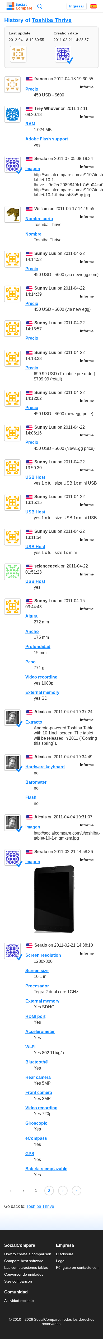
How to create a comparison (27, 1254)
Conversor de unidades (23, 1274)
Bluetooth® (36, 1062)
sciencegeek (47, 566)
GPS (29, 1153)
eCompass (36, 1138)
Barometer (35, 782)
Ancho (32, 631)
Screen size (37, 970)
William (41, 208)
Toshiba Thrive (52, 20)
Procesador (37, 986)
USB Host (35, 477)
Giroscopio (36, 1123)
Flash (30, 797)
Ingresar (76, 6)
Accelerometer (40, 1031)
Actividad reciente (19, 1300)
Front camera (38, 1092)
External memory (42, 692)
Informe (87, 87)
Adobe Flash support (46, 139)
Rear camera (38, 1077)
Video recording (41, 677)
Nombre (33, 234)
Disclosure (64, 1254)
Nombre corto (39, 218)
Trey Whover (47, 109)
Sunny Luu (45, 253)
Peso (30, 662)
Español (93, 6)
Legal (60, 1261)
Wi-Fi (30, 1047)
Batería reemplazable (46, 1169)
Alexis (40, 712)
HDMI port (35, 1016)
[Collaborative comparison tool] (19, 6)
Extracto (33, 722)
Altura (31, 616)
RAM (30, 124)
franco (40, 79)
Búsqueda (39, 6)
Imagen (32, 168)
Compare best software (23, 1261)
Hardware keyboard (45, 767)
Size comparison (18, 1281)
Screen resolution (43, 955)
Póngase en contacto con (77, 1267)
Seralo (40, 158)
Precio (31, 89)
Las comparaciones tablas (26, 1267)
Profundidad (37, 646)
